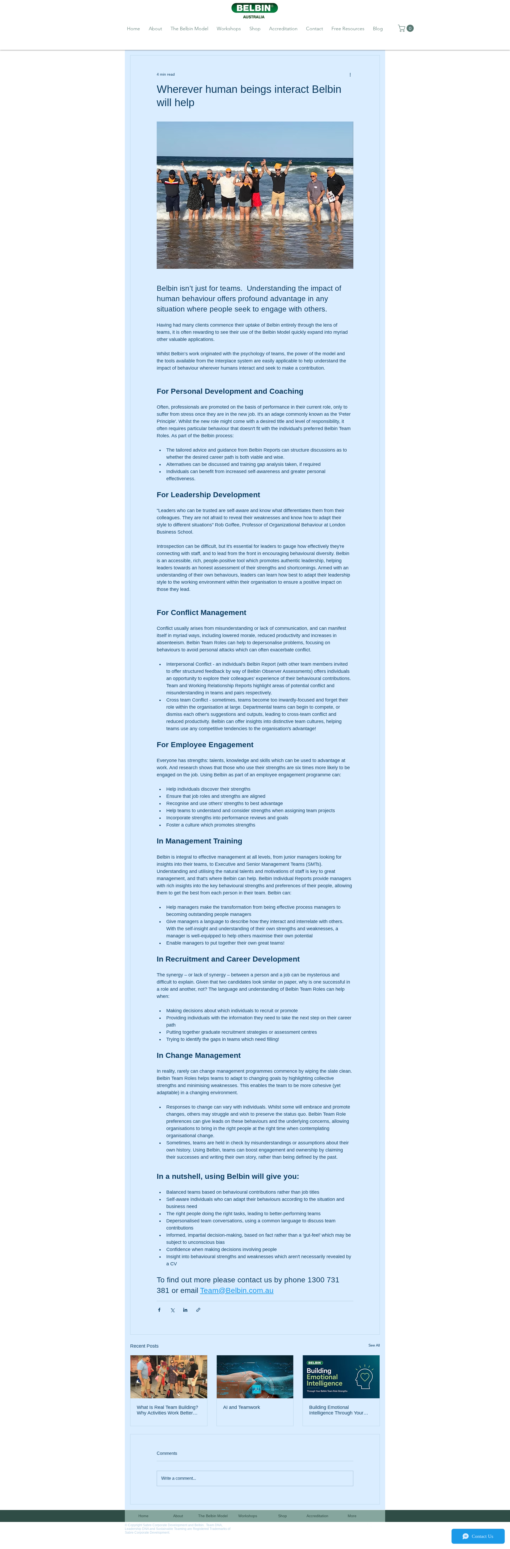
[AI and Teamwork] (255, 1376)
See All (374, 1345)
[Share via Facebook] (159, 1309)
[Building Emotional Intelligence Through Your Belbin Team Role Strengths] (341, 1376)
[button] (406, 28)
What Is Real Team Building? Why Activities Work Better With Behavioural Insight (167, 1410)
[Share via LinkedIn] (185, 1309)
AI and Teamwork (241, 1407)
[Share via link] (198, 1309)
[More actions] (350, 74)
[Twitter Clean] (369, 1526)
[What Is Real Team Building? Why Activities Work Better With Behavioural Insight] (168, 1376)
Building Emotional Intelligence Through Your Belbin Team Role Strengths (338, 1410)
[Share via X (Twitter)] (172, 1309)
